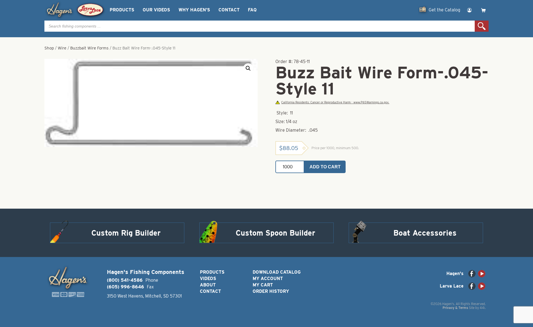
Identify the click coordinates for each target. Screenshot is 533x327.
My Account (268, 278)
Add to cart (325, 166)
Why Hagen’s (194, 10)
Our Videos (156, 10)
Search (482, 26)
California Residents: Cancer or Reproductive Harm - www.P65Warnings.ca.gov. (335, 102)
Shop (49, 48)
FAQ (252, 10)
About (208, 285)
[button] (248, 68)
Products (122, 10)
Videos (208, 278)
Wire (62, 48)
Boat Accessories (425, 232)
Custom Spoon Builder (275, 232)
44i (482, 308)
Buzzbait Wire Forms (89, 48)
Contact (229, 10)
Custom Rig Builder (126, 232)
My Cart (263, 285)
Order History (271, 291)
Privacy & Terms (455, 308)
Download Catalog (277, 272)
